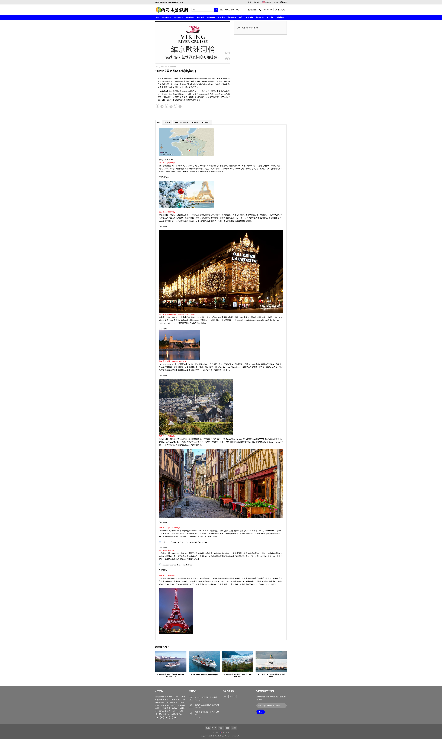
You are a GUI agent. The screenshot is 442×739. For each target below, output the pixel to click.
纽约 (237, 10)
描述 (158, 122)
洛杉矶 (227, 10)
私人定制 (221, 17)
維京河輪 (211, 17)
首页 (157, 17)
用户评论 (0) (206, 122)
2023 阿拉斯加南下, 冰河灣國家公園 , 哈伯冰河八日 (171, 675)
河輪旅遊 (172, 67)
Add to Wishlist (226, 65)
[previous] (155, 666)
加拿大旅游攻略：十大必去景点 (207, 713)
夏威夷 (225, 697)
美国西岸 (166, 17)
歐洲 (243, 28)
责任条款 (257, 2)
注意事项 (195, 122)
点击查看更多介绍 (174, 714)
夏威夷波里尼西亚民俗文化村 (207, 705)
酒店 (241, 17)
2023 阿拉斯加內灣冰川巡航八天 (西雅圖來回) (238, 675)
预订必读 (167, 122)
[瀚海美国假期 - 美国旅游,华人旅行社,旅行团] (171, 9)
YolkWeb (237, 736)
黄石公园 (233, 697)
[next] (286, 666)
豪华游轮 (200, 17)
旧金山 (232, 10)
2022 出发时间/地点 (181, 122)
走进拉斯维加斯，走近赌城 (206, 697)
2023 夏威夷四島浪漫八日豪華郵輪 (204, 674)
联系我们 (281, 17)
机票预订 (249, 17)
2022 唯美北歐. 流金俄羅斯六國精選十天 (271, 675)
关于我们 (270, 17)
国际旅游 (190, 17)
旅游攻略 (260, 17)
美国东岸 (178, 17)
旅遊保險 (232, 17)
